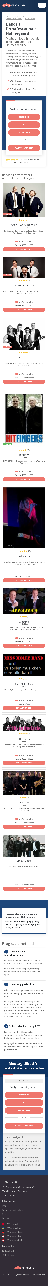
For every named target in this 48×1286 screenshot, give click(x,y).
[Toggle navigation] (42, 5)
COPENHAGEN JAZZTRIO (24, 225)
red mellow (24, 556)
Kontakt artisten (24, 249)
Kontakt (6, 1218)
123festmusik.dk (13, 1224)
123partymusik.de (14, 1232)
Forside (9, 16)
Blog (4, 1214)
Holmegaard (30, 19)
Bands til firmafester (14, 19)
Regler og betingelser (12, 1210)
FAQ (4, 1206)
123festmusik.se (13, 1228)
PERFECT (24, 357)
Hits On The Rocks (24, 738)
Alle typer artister (24, 148)
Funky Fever (24, 802)
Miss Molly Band (24, 683)
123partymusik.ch (13, 1240)
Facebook (9, 1251)
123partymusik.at (13, 1236)
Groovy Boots (24, 860)
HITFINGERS (24, 455)
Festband (18, 16)
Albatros (24, 621)
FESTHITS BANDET (24, 285)
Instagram (10, 1255)
